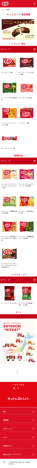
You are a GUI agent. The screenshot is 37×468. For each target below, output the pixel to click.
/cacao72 (9, 297)
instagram (14, 388)
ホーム (2, 9)
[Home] (5, 4)
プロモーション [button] (8, 428)
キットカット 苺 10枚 (25, 97)
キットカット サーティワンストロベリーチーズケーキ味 (9, 186)
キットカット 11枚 (7, 72)
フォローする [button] (18, 385)
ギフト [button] (17, 372)
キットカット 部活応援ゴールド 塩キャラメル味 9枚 (9, 238)
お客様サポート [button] (8, 446)
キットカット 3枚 (23, 123)
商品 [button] (4, 411)
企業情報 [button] (6, 420)
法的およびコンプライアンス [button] (12, 454)
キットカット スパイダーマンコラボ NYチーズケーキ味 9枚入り (9, 265)
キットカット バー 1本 (8, 148)
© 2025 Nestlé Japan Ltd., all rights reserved (19, 463)
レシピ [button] (5, 437)
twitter (18, 388)
